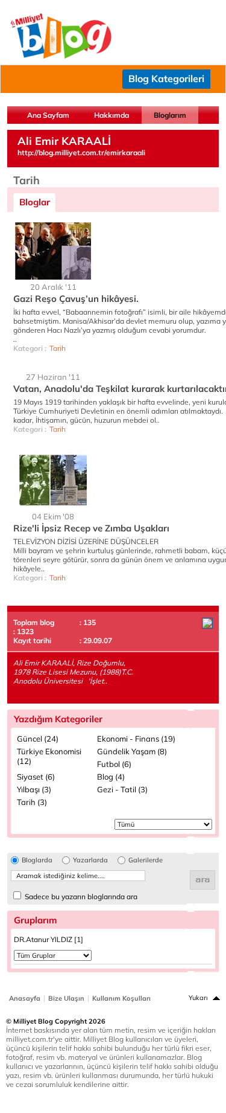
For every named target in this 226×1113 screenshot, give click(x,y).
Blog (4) (111, 776)
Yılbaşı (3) (34, 789)
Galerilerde (145, 860)
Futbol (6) (114, 764)
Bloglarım (170, 115)
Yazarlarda (90, 860)
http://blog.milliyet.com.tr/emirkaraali (81, 152)
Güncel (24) (37, 738)
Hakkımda (111, 115)
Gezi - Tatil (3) (122, 789)
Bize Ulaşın (66, 998)
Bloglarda (37, 860)
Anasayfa (24, 998)
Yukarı (198, 997)
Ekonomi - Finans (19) (136, 738)
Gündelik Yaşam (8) (132, 751)
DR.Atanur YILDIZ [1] (48, 939)
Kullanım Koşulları (121, 998)
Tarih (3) (32, 802)
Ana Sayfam (48, 115)
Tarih (57, 348)
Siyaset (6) (36, 776)
